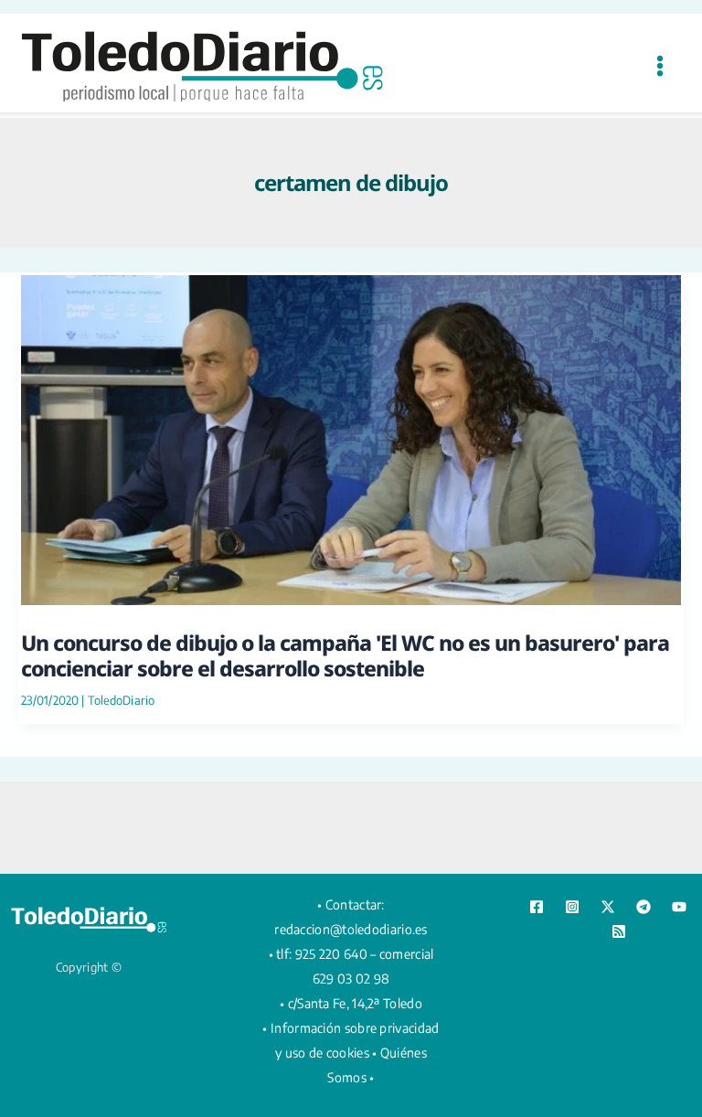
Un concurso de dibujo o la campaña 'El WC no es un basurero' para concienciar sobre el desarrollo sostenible (345, 655)
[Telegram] (643, 906)
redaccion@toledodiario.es (351, 929)
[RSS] (619, 931)
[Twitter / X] (608, 906)
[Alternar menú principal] (659, 65)
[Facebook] (536, 906)
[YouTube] (679, 906)
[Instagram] (572, 906)
